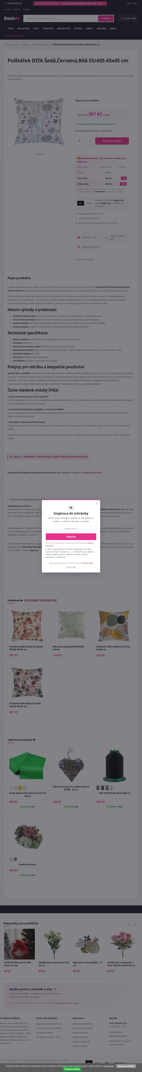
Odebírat (71, 536)
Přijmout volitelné (72, 1069)
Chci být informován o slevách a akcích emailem (69, 544)
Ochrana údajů (87, 563)
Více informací (108, 1066)
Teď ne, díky (71, 567)
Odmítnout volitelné (126, 1066)
